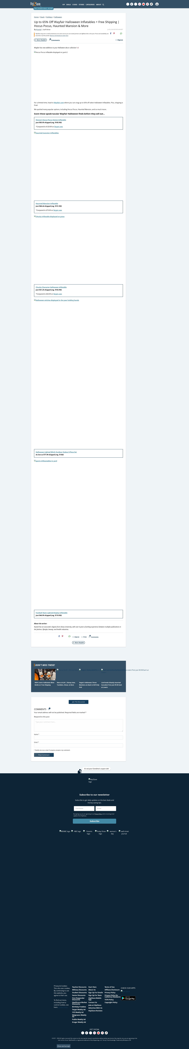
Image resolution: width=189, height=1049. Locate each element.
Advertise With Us (95, 1008)
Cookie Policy (63, 1007)
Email (36, 742)
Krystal (38, 29)
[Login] (156, 4)
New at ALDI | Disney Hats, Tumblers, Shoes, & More (66, 684)
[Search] (103, 4)
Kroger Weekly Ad (79, 1022)
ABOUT (98, 5)
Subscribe (94, 821)
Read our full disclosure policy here (59, 35)
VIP (63, 5)
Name (36, 734)
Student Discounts (79, 992)
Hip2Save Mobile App (94, 998)
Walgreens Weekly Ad (79, 1015)
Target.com (58, 127)
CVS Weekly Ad (77, 1012)
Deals (42, 17)
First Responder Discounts (78, 998)
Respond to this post (42, 717)
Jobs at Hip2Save (94, 1005)
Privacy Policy (110, 992)
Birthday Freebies (79, 1007)
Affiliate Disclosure (112, 990)
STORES (81, 5)
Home (36, 17)
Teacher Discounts (79, 987)
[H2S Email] (117, 33)
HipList (120, 40)
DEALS (68, 5)
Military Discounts (79, 990)
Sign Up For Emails (95, 992)
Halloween (58, 17)
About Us (92, 990)
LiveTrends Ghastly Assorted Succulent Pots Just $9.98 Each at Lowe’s (111, 685)
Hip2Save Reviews (95, 1010)
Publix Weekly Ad (79, 1019)
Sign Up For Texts (95, 995)
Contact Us (92, 1002)
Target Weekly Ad (78, 1009)
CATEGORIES (90, 5)
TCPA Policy (109, 999)
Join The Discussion (78, 702)
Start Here (92, 987)
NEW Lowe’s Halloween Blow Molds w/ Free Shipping (44, 684)
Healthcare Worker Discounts (79, 1003)
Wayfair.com (59, 103)
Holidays (49, 17)
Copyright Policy (111, 1002)
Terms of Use (109, 987)
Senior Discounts (78, 995)
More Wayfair (41, 40)
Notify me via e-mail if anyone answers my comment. (52, 750)
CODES (74, 5)
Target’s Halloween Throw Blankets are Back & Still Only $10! (89, 685)
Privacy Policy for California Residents (112, 996)
